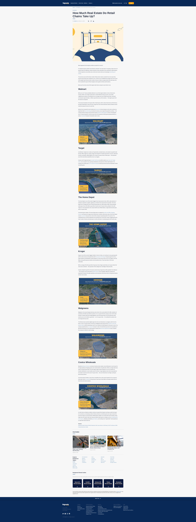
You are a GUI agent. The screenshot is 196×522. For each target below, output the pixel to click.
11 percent (87, 379)
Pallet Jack (102, 462)
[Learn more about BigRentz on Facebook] (65, 513)
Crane (92, 457)
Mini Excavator (103, 461)
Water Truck (75, 466)
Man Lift (102, 459)
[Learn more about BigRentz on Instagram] (67, 513)
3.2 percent (83, 216)
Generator (102, 457)
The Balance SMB (113, 425)
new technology (88, 111)
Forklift (92, 462)
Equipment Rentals (74, 3)
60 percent (97, 109)
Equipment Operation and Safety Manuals (105, 510)
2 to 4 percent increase (93, 163)
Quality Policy (125, 508)
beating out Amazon (86, 366)
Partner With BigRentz (117, 507)
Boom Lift (83, 459)
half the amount (96, 271)
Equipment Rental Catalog (90, 506)
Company (90, 3)
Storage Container (113, 462)
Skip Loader (112, 461)
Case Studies (100, 512)
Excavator (93, 461)
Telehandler (75, 463)
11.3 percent (90, 327)
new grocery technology (100, 257)
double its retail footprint (102, 112)
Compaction (84, 462)
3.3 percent (83, 116)
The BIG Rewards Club (90, 510)
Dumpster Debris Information (103, 511)
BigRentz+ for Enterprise (118, 506)
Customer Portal (89, 508)
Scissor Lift (112, 458)
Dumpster (93, 458)
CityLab (79, 427)
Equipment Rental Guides (102, 508)
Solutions (85, 3)
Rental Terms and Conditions (128, 510)
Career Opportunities (81, 508)
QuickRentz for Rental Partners (91, 512)
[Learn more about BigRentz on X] (63, 513)
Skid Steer (112, 459)
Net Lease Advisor (99, 425)
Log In (131, 3)
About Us (78, 506)
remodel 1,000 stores (95, 160)
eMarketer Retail (81, 425)
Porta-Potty (112, 457)
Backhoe (83, 458)
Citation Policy (119, 491)
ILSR (109, 425)
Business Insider (85, 427)
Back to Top (97, 498)
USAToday (105, 425)
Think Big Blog (100, 507)
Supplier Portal (88, 514)
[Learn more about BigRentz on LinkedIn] (69, 513)
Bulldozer (83, 461)
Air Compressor (84, 457)
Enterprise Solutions (89, 507)
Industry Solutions (89, 511)
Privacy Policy (125, 506)
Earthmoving (93, 459)
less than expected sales (105, 328)
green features (95, 418)
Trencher (74, 465)
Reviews (78, 510)
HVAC (102, 458)
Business (75, 10)
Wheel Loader (75, 467)
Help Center (100, 506)
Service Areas (81, 3)
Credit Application (101, 514)
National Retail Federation (90, 425)
